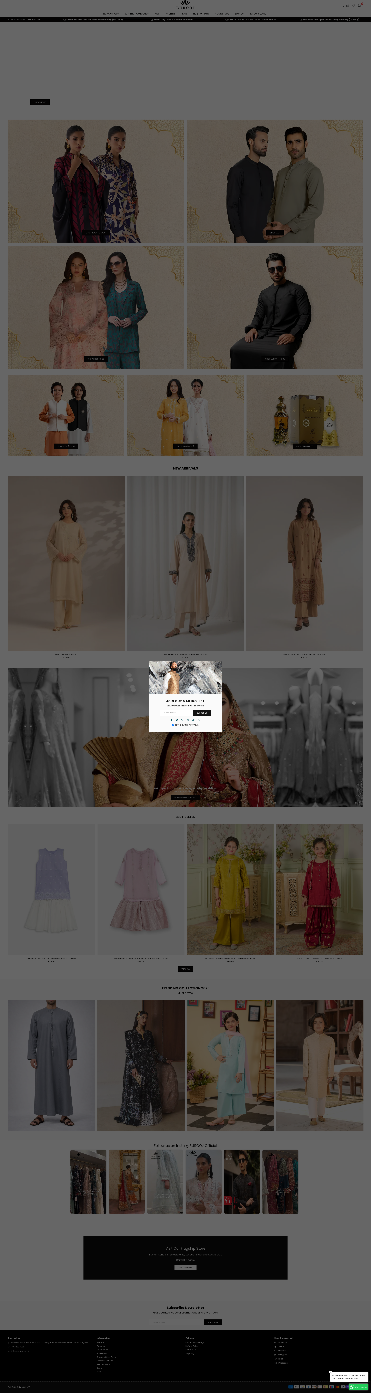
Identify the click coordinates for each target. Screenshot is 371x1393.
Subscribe (202, 713)
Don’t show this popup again (187, 725)
